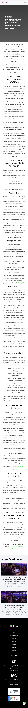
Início (14, 632)
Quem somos (14, 635)
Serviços (14, 638)
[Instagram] (12, 655)
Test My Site (21, 283)
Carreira (14, 644)
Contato (14, 650)
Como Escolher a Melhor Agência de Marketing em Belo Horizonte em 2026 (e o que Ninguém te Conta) (14, 579)
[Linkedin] (16, 655)
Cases (14, 647)
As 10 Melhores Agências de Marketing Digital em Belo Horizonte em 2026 (14, 607)
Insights (14, 641)
